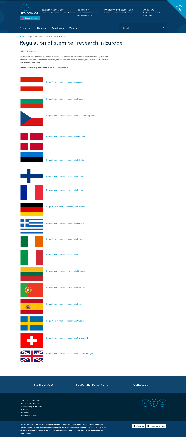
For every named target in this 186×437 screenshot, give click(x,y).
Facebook (154, 403)
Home (22, 36)
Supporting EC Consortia (92, 384)
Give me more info (156, 426)
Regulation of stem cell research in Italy (63, 254)
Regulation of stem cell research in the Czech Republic (70, 115)
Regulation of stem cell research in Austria (65, 82)
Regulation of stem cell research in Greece (65, 223)
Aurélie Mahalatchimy (58, 67)
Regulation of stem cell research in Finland (65, 176)
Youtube (162, 403)
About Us (148, 9)
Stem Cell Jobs (44, 384)
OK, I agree (138, 426)
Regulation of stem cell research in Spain (64, 304)
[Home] (29, 9)
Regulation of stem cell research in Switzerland (67, 338)
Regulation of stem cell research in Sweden (65, 321)
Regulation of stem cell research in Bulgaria (65, 99)
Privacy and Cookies (30, 403)
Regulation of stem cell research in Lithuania (65, 271)
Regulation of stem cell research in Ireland (64, 239)
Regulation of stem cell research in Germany (65, 207)
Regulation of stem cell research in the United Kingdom (70, 353)
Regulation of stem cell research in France (64, 190)
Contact (24, 409)
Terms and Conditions (30, 400)
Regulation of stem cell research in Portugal (65, 287)
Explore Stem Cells (53, 9)
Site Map (25, 412)
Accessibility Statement (31, 406)
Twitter (145, 403)
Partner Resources (29, 415)
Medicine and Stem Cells (118, 9)
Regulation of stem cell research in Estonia (65, 160)
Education (83, 9)
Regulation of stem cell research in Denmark (65, 136)
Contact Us (140, 384)
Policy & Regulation (28, 51)
